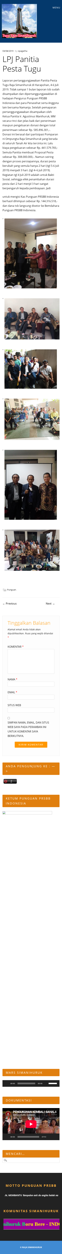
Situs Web (14, 705)
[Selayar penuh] (55, 1136)
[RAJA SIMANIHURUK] (19, 21)
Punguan (11, 589)
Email (12, 692)
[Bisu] (46, 1083)
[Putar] (6, 1083)
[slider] (53, 1083)
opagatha (22, 50)
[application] (31, 1083)
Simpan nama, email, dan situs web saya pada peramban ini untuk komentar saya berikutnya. (28, 729)
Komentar (16, 646)
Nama (12, 679)
